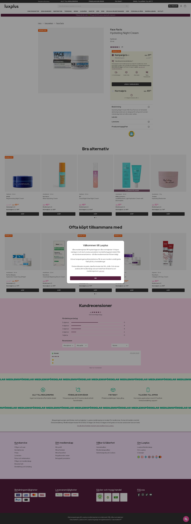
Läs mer (101, 271)
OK (95, 278)
